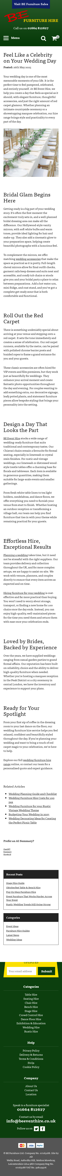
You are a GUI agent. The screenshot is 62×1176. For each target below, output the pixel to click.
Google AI (7, 854)
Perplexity (7, 851)
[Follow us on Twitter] (36, 1128)
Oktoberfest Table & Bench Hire (23, 887)
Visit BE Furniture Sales (31, 4)
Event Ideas (12, 926)
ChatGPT (6, 849)
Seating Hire (31, 998)
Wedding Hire (31, 1027)
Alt (31, 1156)
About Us (31, 1086)
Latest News (12, 935)
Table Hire (31, 994)
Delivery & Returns (31, 1054)
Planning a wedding (15, 555)
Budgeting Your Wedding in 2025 (29, 814)
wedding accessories (28, 259)
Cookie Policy (31, 1067)
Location (31, 1094)
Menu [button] (15, 37)
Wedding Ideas (14, 939)
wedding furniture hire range (27, 762)
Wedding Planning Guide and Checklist (33, 793)
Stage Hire (31, 1011)
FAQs (31, 1062)
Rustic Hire (31, 1031)
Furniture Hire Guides (18, 930)
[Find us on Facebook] (42, 1128)
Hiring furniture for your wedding (24, 593)
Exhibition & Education (31, 1023)
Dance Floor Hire (31, 1019)
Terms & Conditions (31, 1058)
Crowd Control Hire (31, 1015)
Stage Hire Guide (15, 883)
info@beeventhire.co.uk (31, 1120)
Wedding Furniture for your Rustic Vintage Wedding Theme (30, 808)
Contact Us (31, 1090)
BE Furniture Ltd (15, 1153)
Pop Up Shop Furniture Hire (21, 892)
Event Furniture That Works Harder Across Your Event (29, 898)
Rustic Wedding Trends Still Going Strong (28, 904)
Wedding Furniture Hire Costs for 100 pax (31, 800)
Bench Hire (31, 1006)
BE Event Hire (31, 16)
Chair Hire (31, 1002)
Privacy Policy (31, 1050)
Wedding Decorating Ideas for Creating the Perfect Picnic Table (32, 820)
